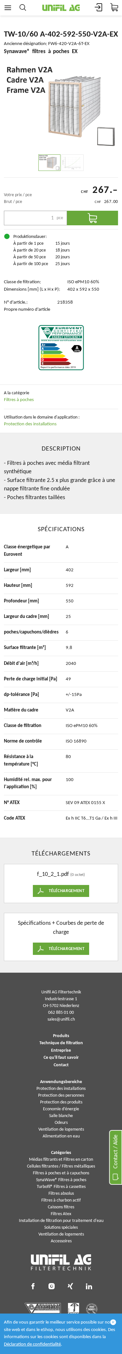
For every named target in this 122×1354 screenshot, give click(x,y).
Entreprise (61, 1050)
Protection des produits (61, 1102)
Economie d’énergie (61, 1109)
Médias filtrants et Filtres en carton (61, 1159)
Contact (61, 1065)
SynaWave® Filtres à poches (61, 1180)
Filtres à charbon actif (61, 1200)
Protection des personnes (61, 1095)
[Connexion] (98, 8)
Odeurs (61, 1122)
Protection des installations (30, 424)
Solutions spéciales (61, 1227)
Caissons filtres (61, 1207)
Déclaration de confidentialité (32, 1344)
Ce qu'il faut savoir (61, 1058)
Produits (61, 1036)
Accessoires (61, 1241)
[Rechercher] (22, 7)
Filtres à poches (19, 399)
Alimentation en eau (61, 1136)
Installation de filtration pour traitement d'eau (61, 1220)
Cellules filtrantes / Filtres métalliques (61, 1166)
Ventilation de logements (61, 1129)
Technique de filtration (61, 1043)
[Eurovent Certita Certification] (61, 347)
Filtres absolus (61, 1193)
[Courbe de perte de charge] (72, 162)
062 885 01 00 (61, 1012)
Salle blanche (61, 1115)
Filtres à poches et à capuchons (61, 1173)
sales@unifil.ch (61, 1019)
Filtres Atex (61, 1214)
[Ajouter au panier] (92, 218)
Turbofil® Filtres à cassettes (61, 1186)
